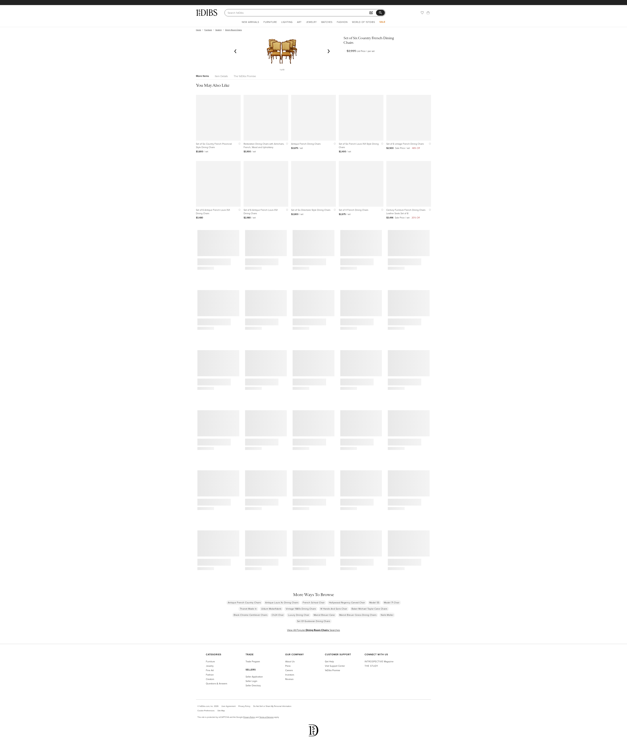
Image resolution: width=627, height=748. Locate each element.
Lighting (287, 22)
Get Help (329, 661)
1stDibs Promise (332, 670)
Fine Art (210, 670)
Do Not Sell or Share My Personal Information (272, 706)
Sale (382, 22)
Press (287, 665)
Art (299, 22)
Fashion (342, 22)
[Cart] (428, 12)
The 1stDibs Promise (245, 76)
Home (198, 29)
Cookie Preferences (206, 710)
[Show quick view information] (239, 143)
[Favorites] (422, 12)
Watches (326, 22)
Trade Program (253, 661)
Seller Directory (253, 685)
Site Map (221, 710)
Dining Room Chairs (233, 29)
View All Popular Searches (313, 630)
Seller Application (254, 676)
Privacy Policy (244, 706)
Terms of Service (266, 717)
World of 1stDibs (363, 22)
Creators (210, 679)
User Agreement (228, 706)
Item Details (221, 76)
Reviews (289, 679)
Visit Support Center (335, 665)
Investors (289, 674)
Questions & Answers (216, 683)
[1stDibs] (206, 12)
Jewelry (311, 22)
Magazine (379, 661)
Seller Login (251, 681)
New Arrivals (250, 22)
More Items (202, 76)
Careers (289, 670)
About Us (290, 661)
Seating (218, 29)
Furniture (270, 22)
